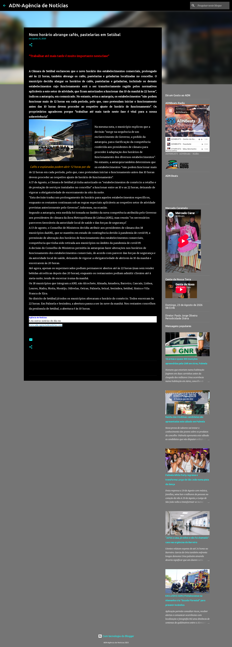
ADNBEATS (171, 153)
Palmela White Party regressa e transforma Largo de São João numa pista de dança (187, 480)
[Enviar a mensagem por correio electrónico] (31, 341)
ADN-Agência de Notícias (38, 5)
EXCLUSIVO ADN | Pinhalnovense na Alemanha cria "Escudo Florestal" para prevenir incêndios (185, 600)
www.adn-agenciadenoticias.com (45, 325)
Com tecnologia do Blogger (118, 636)
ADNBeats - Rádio (189, 153)
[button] (31, 45)
